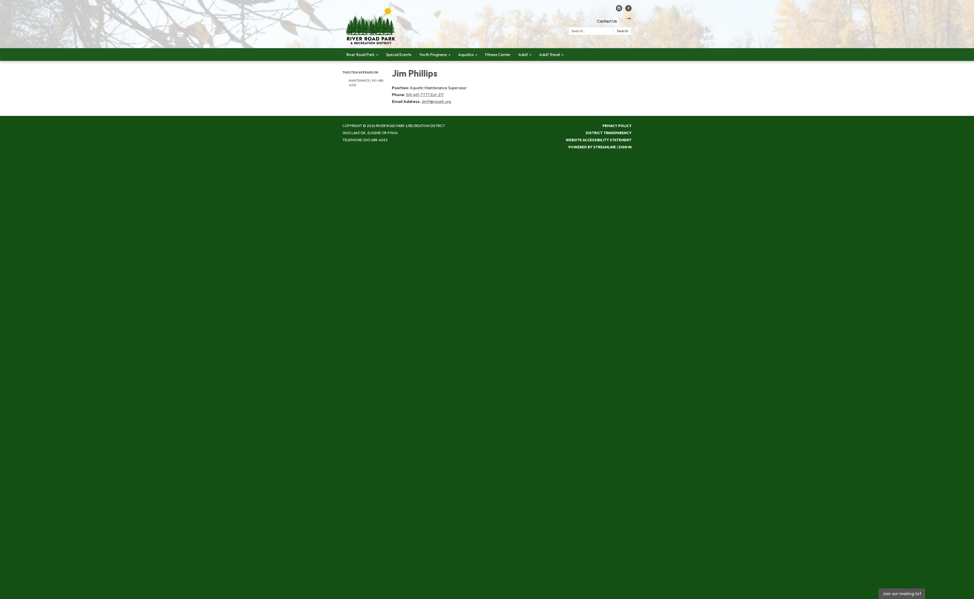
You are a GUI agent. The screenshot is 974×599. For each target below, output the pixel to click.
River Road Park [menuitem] (360, 54)
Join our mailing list (901, 593)
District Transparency (609, 133)
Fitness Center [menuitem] (498, 54)
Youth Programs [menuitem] (433, 54)
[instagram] (619, 9)
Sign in (625, 147)
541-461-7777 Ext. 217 (425, 94)
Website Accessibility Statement (599, 140)
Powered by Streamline (592, 147)
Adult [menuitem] (523, 54)
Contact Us (607, 21)
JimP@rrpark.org (436, 101)
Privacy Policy (617, 126)
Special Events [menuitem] (398, 54)
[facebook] (628, 9)
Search (622, 31)
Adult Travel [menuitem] (549, 54)
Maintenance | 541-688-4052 (366, 83)
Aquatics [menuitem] (466, 54)
